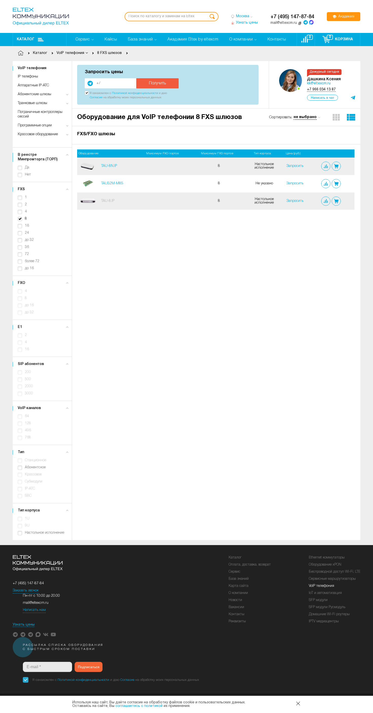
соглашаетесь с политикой (139, 706)
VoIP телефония (321, 586)
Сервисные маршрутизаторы (332, 579)
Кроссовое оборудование (38, 134)
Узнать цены (24, 624)
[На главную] (41, 16)
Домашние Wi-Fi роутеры (329, 614)
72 (27, 254)
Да (27, 167)
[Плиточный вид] (336, 117)
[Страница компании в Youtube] (53, 634)
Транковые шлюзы (32, 103)
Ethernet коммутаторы (327, 557)
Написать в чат (322, 98)
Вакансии (236, 607)
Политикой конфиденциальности (135, 93)
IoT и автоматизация (325, 593)
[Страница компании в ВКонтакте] (45, 634)
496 (28, 430)
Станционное (35, 460)
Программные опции (35, 125)
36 (27, 247)
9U (27, 525)
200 (28, 372)
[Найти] (212, 16)
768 (28, 437)
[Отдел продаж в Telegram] (305, 22)
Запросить (294, 166)
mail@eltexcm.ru (35, 603)
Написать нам (34, 610)
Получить (157, 83)
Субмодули (33, 481)
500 (28, 379)
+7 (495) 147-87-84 (292, 17)
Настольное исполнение (44, 532)
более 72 (32, 261)
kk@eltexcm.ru (319, 83)
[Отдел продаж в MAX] (311, 22)
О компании (238, 593)
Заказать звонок (26, 590)
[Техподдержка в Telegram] (30, 634)
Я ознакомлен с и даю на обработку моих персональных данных (115, 680)
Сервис (234, 571)
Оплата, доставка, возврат (250, 564)
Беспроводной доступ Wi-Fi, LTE (334, 571)
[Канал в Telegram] (22, 634)
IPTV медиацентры (324, 621)
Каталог (26, 39)
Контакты (236, 614)
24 (27, 233)
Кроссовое (33, 474)
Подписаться (88, 667)
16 (27, 225)
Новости (235, 600)
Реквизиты (237, 621)
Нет (28, 174)
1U (27, 518)
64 (27, 416)
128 (28, 423)
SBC (28, 495)
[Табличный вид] (351, 117)
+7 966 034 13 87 (321, 89)
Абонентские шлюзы (34, 94)
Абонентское (35, 467)
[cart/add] (336, 166)
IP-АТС (30, 488)
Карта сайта (238, 586)
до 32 (29, 240)
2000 (29, 386)
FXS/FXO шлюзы (96, 134)
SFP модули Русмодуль (327, 607)
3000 (29, 393)
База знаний (239, 579)
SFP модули (318, 600)
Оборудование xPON (325, 564)
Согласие (96, 97)
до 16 (29, 268)
